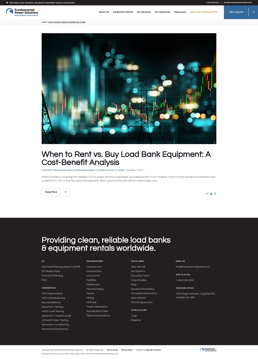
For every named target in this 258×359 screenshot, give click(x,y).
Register (136, 320)
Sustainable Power (97, 311)
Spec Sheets (138, 298)
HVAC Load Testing (53, 311)
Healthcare (93, 284)
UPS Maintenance (52, 293)
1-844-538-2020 (212, 2)
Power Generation (97, 306)
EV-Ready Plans (51, 271)
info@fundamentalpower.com (238, 2)
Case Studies (138, 280)
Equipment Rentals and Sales (57, 170)
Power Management (85, 170)
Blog (133, 284)
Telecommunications (98, 315)
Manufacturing (94, 289)
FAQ (44, 280)
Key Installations (51, 302)
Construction (94, 266)
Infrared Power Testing (55, 320)
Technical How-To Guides (111, 170)
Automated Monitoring (55, 329)
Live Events (93, 275)
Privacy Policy (127, 350)
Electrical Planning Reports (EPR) (61, 266)
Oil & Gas (91, 302)
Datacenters (93, 271)
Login (134, 315)
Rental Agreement (142, 302)
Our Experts (138, 271)
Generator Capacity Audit (56, 315)
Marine (90, 293)
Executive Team (140, 275)
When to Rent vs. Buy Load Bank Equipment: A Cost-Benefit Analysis (126, 158)
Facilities (91, 280)
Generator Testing (52, 307)
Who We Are (138, 266)
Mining (90, 298)
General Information (142, 289)
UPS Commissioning (53, 298)
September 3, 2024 (134, 170)
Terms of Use (112, 350)
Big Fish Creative (153, 350)
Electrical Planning (52, 275)
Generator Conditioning (55, 324)
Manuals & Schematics (144, 293)
